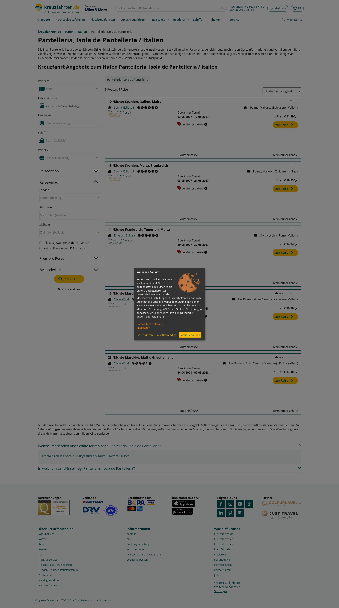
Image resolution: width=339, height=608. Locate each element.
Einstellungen (145, 334)
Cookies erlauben (190, 334)
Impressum (143, 327)
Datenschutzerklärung (150, 324)
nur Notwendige (166, 334)
